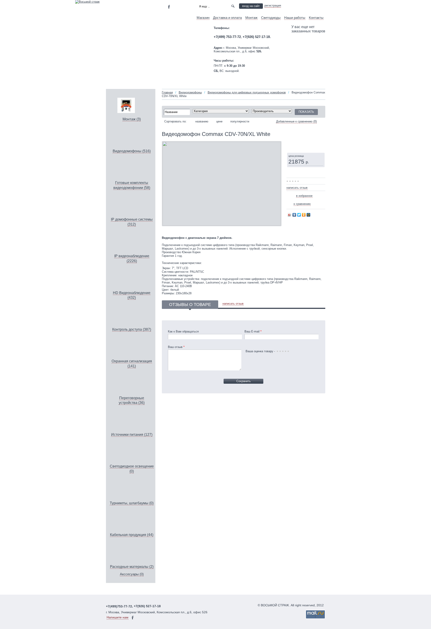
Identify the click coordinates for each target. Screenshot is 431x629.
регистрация (272, 5)
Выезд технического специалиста (305, 6)
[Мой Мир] (308, 215)
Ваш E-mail (253, 331)
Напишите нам (117, 617)
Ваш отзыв (176, 347)
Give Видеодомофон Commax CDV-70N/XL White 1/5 (287, 181)
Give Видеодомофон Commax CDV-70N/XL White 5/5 (298, 181)
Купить (299, 144)
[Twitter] (299, 215)
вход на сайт (251, 6)
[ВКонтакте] (294, 215)
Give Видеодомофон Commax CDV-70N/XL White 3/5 (293, 181)
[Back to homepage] (87, 1)
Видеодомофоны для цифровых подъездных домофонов (247, 92)
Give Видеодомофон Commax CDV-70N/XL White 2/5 (290, 181)
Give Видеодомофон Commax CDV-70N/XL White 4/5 (296, 181)
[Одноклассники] (303, 215)
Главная (167, 92)
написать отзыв (297, 187)
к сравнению (302, 204)
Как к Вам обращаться (183, 331)
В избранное (304, 195)
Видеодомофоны (190, 92)
